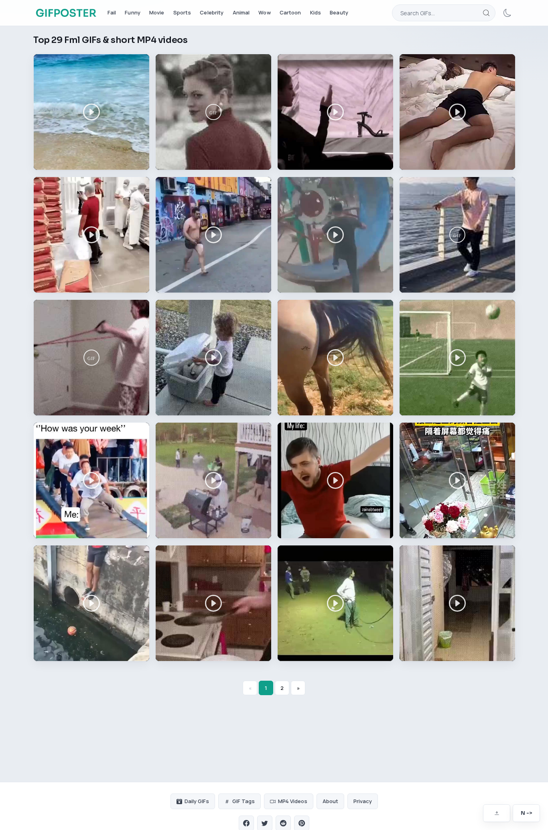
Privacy (362, 801)
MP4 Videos (292, 801)
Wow (264, 12)
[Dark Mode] (507, 13)
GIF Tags (243, 801)
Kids (315, 12)
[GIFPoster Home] (66, 13)
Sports (182, 12)
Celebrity (211, 12)
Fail (112, 12)
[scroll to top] (496, 813)
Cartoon (290, 12)
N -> (526, 813)
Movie (156, 12)
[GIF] (213, 112)
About (330, 801)
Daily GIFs (197, 801)
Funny (132, 12)
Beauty (339, 12)
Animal (241, 12)
